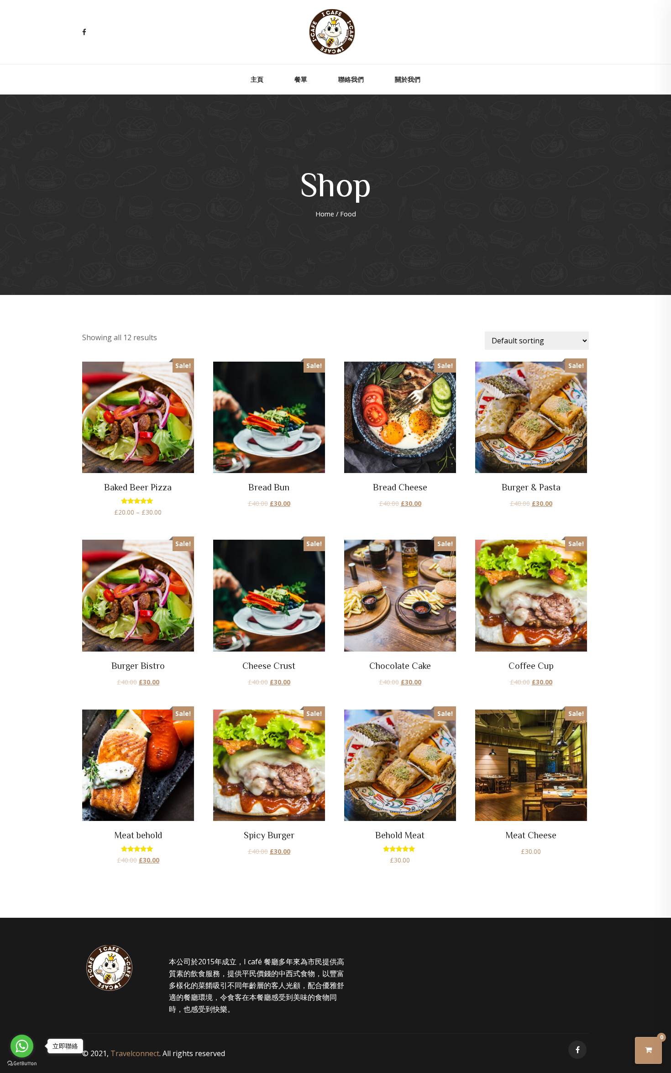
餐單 (300, 79)
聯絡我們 (351, 79)
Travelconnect (134, 1053)
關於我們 (407, 79)
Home (324, 213)
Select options (138, 419)
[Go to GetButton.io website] (22, 1064)
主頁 (257, 79)
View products (400, 767)
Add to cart (269, 416)
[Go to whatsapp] (21, 1046)
